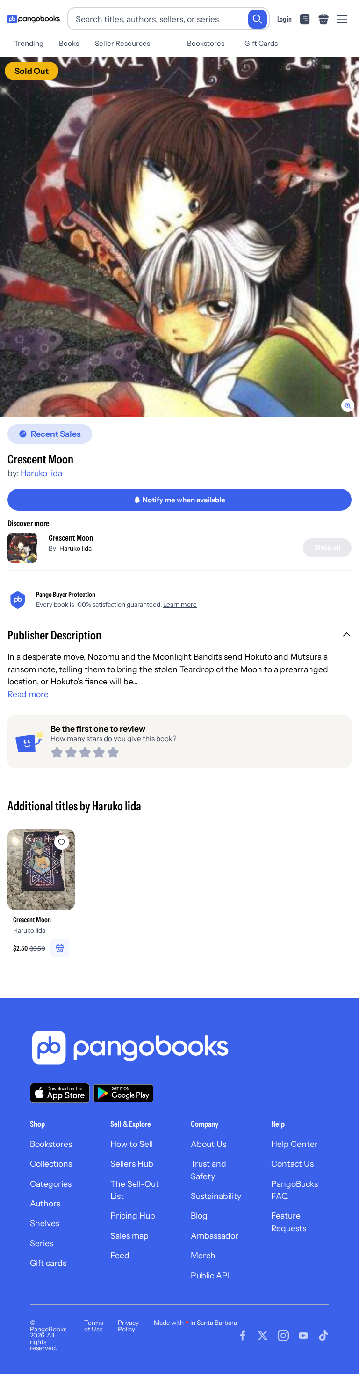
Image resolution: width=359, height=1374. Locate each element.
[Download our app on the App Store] (60, 1093)
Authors (45, 1203)
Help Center (294, 1144)
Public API (210, 1275)
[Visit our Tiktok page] (323, 1335)
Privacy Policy (128, 1326)
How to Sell (131, 1144)
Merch (203, 1255)
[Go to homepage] (33, 19)
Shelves (44, 1223)
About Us (208, 1144)
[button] (179, 636)
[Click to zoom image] (179, 237)
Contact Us (292, 1163)
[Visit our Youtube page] (303, 1335)
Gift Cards (261, 43)
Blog (199, 1215)
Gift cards (48, 1263)
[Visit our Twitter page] (262, 1335)
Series (41, 1243)
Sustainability (216, 1196)
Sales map (129, 1236)
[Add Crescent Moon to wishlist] (61, 842)
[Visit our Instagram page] (283, 1335)
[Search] (257, 19)
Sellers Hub (131, 1163)
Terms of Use (93, 1326)
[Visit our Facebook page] (242, 1335)
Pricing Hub (132, 1215)
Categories (51, 1184)
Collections (51, 1163)
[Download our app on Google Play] (123, 1093)
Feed (119, 1255)
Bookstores (205, 43)
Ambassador (214, 1236)
